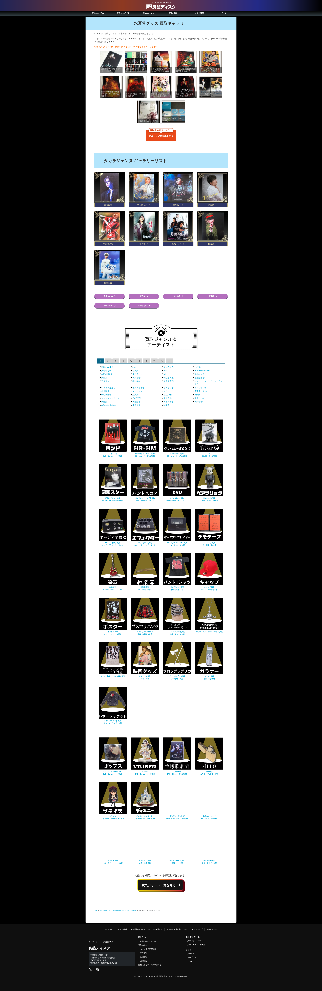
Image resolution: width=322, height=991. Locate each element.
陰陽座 (167, 405)
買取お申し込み (98, 13)
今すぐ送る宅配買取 (148, 949)
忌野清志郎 (169, 381)
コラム (190, 961)
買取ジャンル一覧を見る (159, 885)
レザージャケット (112, 721)
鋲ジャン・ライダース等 (113, 723)
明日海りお (137, 374)
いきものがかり (108, 388)
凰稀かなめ (108, 296)
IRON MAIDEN (107, 367)
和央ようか (142, 305)
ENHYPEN (136, 398)
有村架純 (136, 381)
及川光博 (168, 398)
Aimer (197, 395)
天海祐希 (136, 377)
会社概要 (108, 929)
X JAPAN (168, 395)
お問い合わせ (212, 929)
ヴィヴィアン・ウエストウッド (209, 632)
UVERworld (106, 395)
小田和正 (136, 405)
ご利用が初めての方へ (147, 941)
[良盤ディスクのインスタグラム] (97, 970)
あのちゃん (200, 374)
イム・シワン (170, 391)
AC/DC (135, 395)
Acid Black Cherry (202, 370)
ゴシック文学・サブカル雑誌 (112, 676)
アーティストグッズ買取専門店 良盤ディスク (157, 976)
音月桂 (142, 296)
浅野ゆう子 (106, 370)
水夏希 (211, 296)
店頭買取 (143, 961)
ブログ (223, 13)
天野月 (104, 377)
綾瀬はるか (200, 377)
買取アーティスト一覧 (196, 945)
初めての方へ (148, 13)
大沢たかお (200, 398)
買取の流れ (173, 13)
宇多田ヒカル (201, 391)
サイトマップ (197, 929)
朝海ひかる (108, 305)
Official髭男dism (108, 405)
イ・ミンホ (137, 391)
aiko (134, 367)
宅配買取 (143, 953)
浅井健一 (199, 367)
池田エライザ (138, 388)
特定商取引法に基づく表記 (177, 929)
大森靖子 (136, 402)
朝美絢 (135, 370)
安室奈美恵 (169, 377)
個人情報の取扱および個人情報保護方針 (147, 929)
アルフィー (106, 381)
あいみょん (169, 367)
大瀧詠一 (105, 402)
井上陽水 (105, 391)
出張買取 (143, 957)
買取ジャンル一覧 (194, 941)
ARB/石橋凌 (106, 374)
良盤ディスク (99, 948)
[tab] (100, 360)
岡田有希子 (169, 402)
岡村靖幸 (199, 402)
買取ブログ (191, 957)
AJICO (166, 370)
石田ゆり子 (169, 388)
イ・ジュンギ (201, 388)
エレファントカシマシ (111, 398)
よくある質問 (198, 13)
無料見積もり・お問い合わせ (149, 965)
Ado (165, 374)
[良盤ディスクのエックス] (91, 970)
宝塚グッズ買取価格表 (160, 133)
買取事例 (190, 953)
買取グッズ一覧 (123, 13)
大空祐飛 (176, 296)
